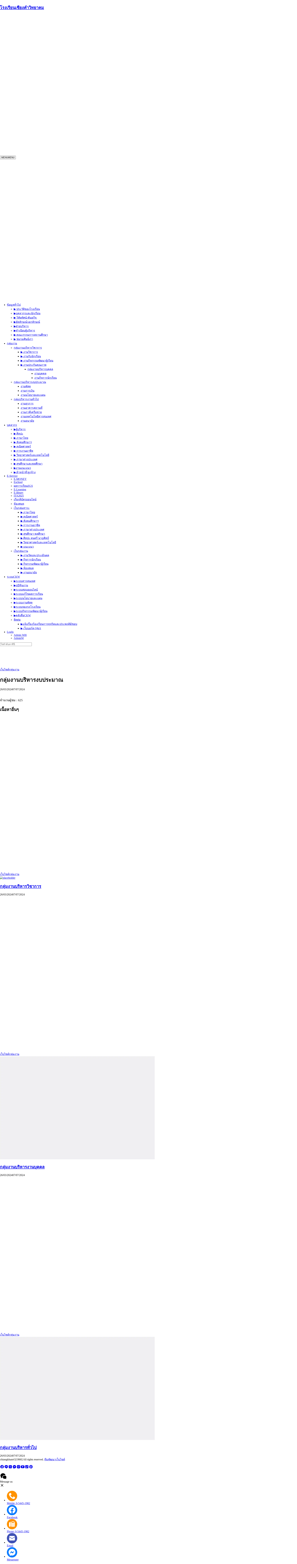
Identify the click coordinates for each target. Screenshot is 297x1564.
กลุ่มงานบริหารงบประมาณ (42, 80)
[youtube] (23, 1467)
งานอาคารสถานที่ (62, 92)
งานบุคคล (112, 67)
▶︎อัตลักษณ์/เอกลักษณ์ (43, 32)
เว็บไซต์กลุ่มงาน (9, 669)
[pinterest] (31, 1467)
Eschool (30, 159)
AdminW (28, 295)
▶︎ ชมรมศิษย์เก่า (39, 49)
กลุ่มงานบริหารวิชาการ (20, 886)
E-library (31, 170)
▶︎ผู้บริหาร (32, 110)
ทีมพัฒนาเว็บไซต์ (54, 1459)
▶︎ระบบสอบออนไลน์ (41, 254)
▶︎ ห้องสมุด (47, 237)
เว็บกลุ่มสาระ (34, 202)
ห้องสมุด (31, 181)
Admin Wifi (29, 292)
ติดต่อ (32, 286)
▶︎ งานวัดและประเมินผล (55, 224)
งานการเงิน (65, 80)
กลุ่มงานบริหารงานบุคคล (22, 1167)
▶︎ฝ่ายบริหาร (37, 37)
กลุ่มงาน (21, 80)
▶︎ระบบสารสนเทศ (39, 245)
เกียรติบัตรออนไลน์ (37, 177)
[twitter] (10, 1467)
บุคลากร (21, 131)
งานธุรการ (57, 88)
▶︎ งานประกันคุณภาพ (67, 69)
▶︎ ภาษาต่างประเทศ (38, 140)
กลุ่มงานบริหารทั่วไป (18, 1447)
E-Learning (32, 167)
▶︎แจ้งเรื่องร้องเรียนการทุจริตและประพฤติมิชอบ (64, 284)
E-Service (21, 199)
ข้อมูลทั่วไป (23, 35)
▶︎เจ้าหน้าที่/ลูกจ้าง (37, 153)
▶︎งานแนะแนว (34, 148)
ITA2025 (31, 173)
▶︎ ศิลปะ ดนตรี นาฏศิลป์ (56, 211)
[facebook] (2, 1467)
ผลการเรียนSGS (36, 163)
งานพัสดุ (63, 75)
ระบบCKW (22, 267)
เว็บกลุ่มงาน (33, 232)
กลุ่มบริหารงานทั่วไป (38, 97)
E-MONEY (32, 156)
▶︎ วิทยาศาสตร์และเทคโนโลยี (43, 135)
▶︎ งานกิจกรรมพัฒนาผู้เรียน (70, 62)
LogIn (19, 293)
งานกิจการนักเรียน (117, 71)
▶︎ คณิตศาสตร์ (34, 127)
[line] (6, 1467)
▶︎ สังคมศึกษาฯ (35, 122)
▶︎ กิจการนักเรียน (51, 228)
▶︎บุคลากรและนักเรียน (43, 24)
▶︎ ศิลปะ (30, 114)
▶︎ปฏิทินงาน (36, 250)
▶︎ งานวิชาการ (63, 54)
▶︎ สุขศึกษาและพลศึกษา (40, 144)
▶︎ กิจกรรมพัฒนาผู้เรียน (55, 232)
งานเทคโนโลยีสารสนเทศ (66, 101)
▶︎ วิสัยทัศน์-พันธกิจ (41, 28)
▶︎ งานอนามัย (49, 241)
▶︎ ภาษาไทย (33, 118)
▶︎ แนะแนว (48, 220)
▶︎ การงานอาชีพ (35, 131)
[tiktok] (27, 1467)
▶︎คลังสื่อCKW (37, 280)
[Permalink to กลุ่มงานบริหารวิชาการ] (7, 877)
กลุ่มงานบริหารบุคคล (93, 69)
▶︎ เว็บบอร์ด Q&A (46, 288)
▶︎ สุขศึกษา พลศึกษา (54, 207)
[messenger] (14, 1467)
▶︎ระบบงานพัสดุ (38, 267)
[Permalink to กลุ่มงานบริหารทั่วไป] (77, 1439)
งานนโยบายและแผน (70, 84)
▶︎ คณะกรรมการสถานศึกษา (47, 45)
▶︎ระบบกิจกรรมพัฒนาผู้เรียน (46, 275)
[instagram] (18, 1467)
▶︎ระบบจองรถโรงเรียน (42, 271)
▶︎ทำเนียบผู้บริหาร (40, 41)
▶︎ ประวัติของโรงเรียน (43, 19)
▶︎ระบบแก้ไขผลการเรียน (43, 258)
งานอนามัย (57, 105)
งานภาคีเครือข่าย (61, 97)
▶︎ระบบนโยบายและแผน (43, 263)
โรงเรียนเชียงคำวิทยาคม (22, 7)
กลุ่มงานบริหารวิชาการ (40, 62)
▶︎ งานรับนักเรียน (64, 58)
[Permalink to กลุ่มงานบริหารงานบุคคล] (77, 1158)
